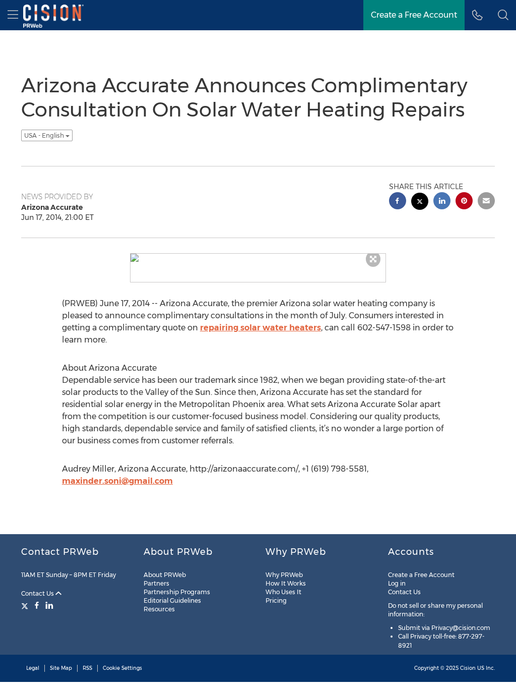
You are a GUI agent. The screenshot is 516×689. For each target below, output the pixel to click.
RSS (87, 668)
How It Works (286, 583)
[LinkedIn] (49, 605)
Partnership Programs (177, 592)
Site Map (61, 668)
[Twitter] (26, 605)
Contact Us (38, 593)
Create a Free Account (421, 575)
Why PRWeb (284, 575)
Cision (468, 668)
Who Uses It (283, 592)
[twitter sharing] (419, 202)
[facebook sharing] (397, 202)
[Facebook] (36, 605)
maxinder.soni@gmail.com (117, 481)
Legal (32, 668)
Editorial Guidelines (172, 600)
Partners (156, 583)
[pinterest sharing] (464, 202)
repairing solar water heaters (260, 327)
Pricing (276, 600)
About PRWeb (165, 575)
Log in (397, 583)
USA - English (45, 135)
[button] (503, 15)
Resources (159, 609)
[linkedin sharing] (441, 202)
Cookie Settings (122, 668)
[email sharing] (486, 202)
